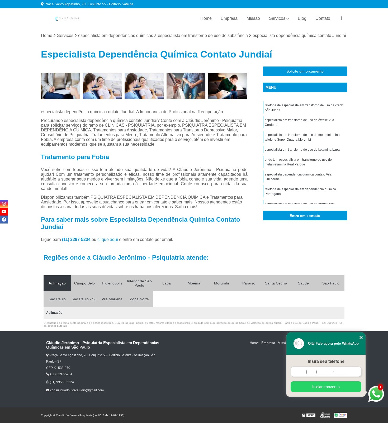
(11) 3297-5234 (77, 239)
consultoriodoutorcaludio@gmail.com (76, 390)
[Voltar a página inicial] (67, 19)
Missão (253, 18)
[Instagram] (4, 204)
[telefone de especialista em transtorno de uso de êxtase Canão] (60, 86)
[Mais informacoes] (341, 18)
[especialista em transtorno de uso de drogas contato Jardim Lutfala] (102, 86)
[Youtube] (4, 212)
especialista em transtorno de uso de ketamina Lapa (302, 149)
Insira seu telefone (326, 361)
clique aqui (107, 239)
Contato (322, 18)
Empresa (229, 18)
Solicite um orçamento (305, 71)
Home (206, 18)
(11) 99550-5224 (61, 382)
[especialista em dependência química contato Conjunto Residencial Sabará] (144, 86)
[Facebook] (4, 220)
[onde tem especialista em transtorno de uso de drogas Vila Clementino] (228, 86)
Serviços (277, 18)
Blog (302, 18)
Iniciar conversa (326, 386)
